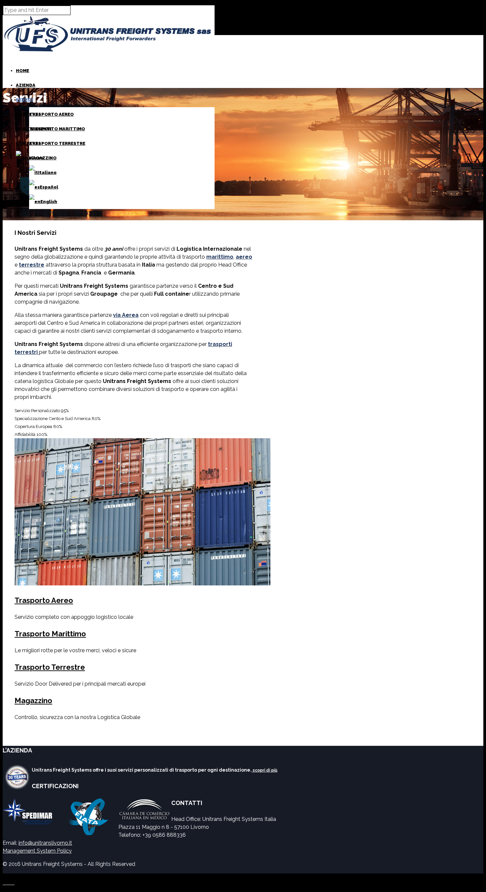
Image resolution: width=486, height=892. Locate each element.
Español (49, 187)
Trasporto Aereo (44, 600)
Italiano (47, 172)
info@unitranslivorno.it (45, 843)
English (48, 201)
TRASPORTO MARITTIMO (57, 128)
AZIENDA (25, 85)
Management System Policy (37, 851)
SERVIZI (24, 99)
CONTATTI (28, 143)
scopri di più (264, 770)
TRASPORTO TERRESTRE (57, 143)
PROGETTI (28, 114)
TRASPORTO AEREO (51, 114)
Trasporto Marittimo (50, 633)
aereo (244, 257)
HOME (22, 70)
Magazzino (33, 700)
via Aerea (126, 315)
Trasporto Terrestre (50, 667)
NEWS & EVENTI (33, 128)
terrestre (31, 265)
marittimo (219, 257)
